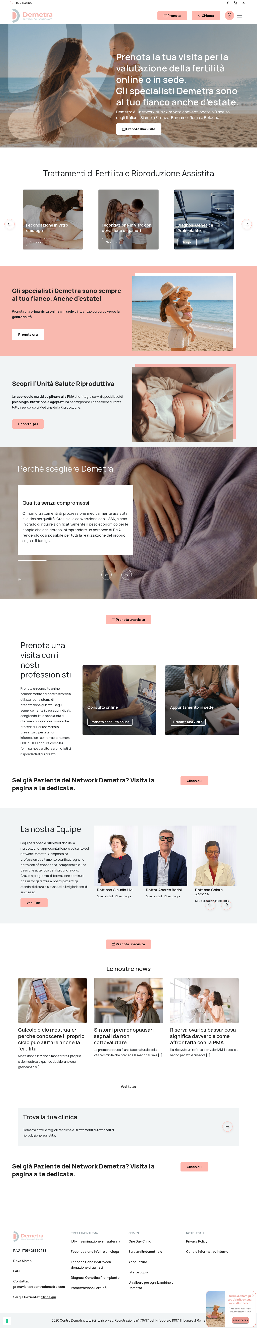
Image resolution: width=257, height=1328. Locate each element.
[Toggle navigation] (239, 15)
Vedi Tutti (34, 903)
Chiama (207, 15)
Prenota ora (28, 334)
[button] (247, 225)
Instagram (235, 2)
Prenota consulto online (110, 722)
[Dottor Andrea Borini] (165, 856)
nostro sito (41, 748)
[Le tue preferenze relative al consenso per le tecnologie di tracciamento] (7, 1321)
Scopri (35, 242)
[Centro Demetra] (32, 15)
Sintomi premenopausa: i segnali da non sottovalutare (124, 1036)
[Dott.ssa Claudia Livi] (116, 856)
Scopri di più (28, 424)
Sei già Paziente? (34, 1297)
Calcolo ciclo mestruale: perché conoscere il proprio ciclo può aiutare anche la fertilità (51, 1039)
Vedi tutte (128, 1086)
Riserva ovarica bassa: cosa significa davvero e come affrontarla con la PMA (203, 1036)
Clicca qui (194, 781)
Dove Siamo (22, 1261)
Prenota (174, 15)
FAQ (16, 1271)
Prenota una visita (140, 129)
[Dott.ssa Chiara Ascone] (214, 856)
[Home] (28, 1236)
